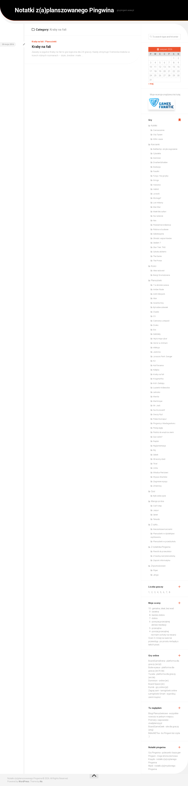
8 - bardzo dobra (156, 615)
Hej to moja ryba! (160, 339)
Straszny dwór (159, 459)
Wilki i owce (158, 139)
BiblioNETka (154, 733)
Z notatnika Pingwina (160, 547)
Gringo (156, 180)
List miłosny (158, 203)
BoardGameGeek (156, 726)
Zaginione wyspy (160, 481)
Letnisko (156, 392)
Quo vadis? (157, 437)
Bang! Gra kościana (161, 275)
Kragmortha (158, 379)
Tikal (155, 464)
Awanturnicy (158, 303)
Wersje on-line (157, 501)
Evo (154, 330)
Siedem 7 (157, 243)
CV (154, 316)
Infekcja (156, 347)
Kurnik (151, 687)
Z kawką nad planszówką (164, 556)
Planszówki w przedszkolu (164, 541)
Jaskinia (157, 352)
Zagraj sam (153, 690)
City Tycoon (157, 134)
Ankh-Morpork (159, 294)
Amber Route (158, 289)
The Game (157, 256)
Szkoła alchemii (159, 252)
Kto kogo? (157, 198)
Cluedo (156, 312)
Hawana (157, 185)
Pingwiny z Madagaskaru (164, 423)
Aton (155, 298)
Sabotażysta (158, 234)
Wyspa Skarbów (160, 477)
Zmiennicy (157, 486)
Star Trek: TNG (159, 247)
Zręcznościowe (158, 566)
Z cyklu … (155, 524)
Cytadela (157, 153)
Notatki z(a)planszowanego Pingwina (64, 10)
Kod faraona (158, 365)
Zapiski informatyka (161, 560)
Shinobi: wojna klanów (162, 238)
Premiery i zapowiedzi (158, 720)
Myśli (150, 766)
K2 (154, 361)
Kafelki (154, 125)
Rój (154, 450)
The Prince (157, 261)
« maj (150, 84)
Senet (155, 515)
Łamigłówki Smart (156, 694)
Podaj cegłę (158, 428)
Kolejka (156, 370)
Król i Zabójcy (158, 383)
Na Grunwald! (159, 410)
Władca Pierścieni (160, 472)
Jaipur (156, 510)
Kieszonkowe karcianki (162, 529)
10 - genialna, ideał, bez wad (161, 608)
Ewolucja (157, 167)
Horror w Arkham (160, 343)
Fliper (155, 570)
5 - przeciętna (155, 628)
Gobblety (157, 334)
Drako (155, 325)
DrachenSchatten (160, 162)
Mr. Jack (156, 405)
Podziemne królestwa (162, 225)
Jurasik (156, 194)
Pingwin (152, 756)
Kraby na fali (38, 41)
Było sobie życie (159, 496)
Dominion (157, 158)
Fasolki (156, 171)
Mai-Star (157, 207)
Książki (151, 759)
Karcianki (155, 144)
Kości (153, 266)
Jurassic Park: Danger (162, 356)
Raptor (156, 441)
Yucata (151, 674)
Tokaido (156, 519)
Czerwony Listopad (161, 321)
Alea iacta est (158, 270)
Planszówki (51, 41)
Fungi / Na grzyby (160, 176)
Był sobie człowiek (160, 307)
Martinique (157, 401)
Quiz (153, 491)
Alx (41, 781)
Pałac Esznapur (160, 419)
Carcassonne (158, 130)
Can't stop (157, 506)
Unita (155, 468)
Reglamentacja (159, 446)
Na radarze (158, 216)
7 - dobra (153, 618)
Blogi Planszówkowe (158, 713)
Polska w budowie (160, 229)
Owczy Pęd (158, 414)
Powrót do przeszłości (162, 551)
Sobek (155, 455)
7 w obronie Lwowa (161, 285)
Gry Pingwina (154, 752)
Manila (156, 396)
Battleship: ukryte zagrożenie (165, 149)
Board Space (154, 684)
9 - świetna (154, 612)
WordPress (24, 781)
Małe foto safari (159, 211)
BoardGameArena (156, 661)
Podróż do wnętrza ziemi (163, 432)
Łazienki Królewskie (161, 388)
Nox (154, 220)
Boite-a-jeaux (154, 667)
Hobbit (156, 189)
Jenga (155, 575)
